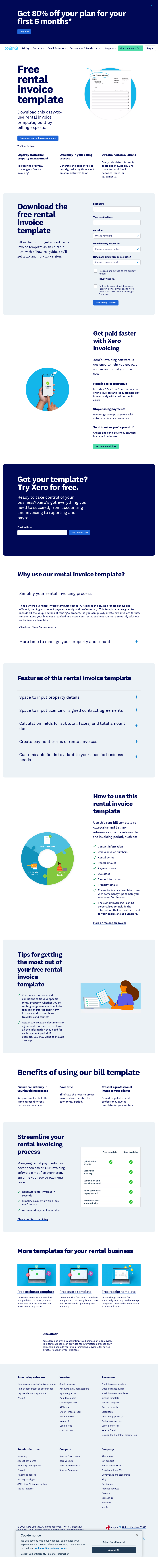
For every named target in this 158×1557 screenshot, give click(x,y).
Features (37, 48)
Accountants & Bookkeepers (85, 48)
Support (109, 48)
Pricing (25, 48)
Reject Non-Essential (113, 1542)
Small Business (56, 48)
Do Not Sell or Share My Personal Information (45, 1553)
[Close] (137, 1535)
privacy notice (58, 1548)
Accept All (113, 1549)
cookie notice (42, 1548)
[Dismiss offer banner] (151, 5)
